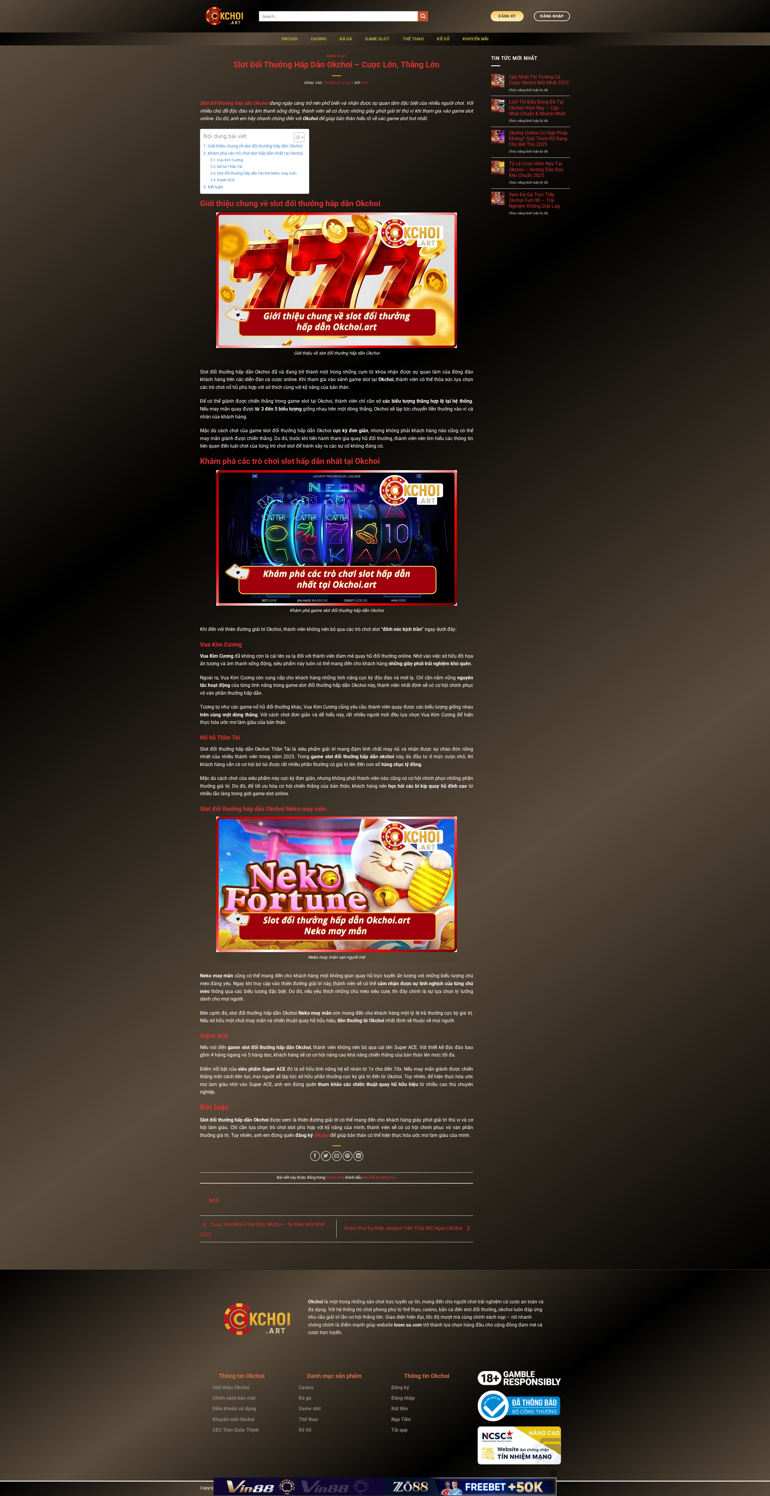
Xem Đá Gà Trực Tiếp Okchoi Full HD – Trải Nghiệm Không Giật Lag (534, 200)
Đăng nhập (403, 1398)
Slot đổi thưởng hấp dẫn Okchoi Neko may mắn (257, 173)
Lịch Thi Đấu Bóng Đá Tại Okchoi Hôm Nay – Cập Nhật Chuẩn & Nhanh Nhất (537, 107)
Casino (306, 1387)
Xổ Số (305, 1430)
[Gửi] (423, 16)
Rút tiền (400, 1408)
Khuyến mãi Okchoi (233, 1419)
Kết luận (215, 187)
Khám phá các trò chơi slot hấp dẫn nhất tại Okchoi (255, 153)
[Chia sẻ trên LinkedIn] (358, 1156)
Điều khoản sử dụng (234, 1408)
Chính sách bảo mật (234, 1398)
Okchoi (290, 39)
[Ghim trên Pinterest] (348, 1156)
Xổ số (443, 39)
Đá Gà (346, 39)
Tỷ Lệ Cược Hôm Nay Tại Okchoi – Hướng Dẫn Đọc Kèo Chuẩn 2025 (536, 169)
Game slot (377, 39)
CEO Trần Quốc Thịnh (236, 1430)
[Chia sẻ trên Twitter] (326, 1156)
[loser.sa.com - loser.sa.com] (225, 16)
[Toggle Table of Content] (296, 137)
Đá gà (305, 1398)
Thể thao (309, 1419)
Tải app (399, 1430)
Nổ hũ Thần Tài (229, 166)
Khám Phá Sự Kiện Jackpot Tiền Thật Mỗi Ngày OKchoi (404, 1228)
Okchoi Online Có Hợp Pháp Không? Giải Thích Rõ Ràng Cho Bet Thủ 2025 (538, 138)
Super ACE (226, 180)
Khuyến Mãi (475, 39)
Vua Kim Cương (230, 160)
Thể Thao (413, 39)
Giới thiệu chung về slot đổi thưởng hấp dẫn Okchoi (255, 146)
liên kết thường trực (379, 1177)
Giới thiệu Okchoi (231, 1387)
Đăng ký (400, 1387)
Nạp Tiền (401, 1419)
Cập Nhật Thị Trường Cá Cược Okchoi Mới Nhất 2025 (539, 79)
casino (319, 39)
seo (365, 83)
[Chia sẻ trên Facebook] (315, 1156)
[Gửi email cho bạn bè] (337, 1156)
